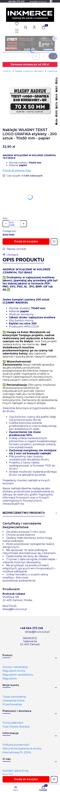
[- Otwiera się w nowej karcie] (51, 1)
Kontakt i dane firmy (16, 770)
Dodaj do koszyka (26, 241)
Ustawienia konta (13, 700)
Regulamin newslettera (18, 674)
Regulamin (10, 678)
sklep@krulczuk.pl (15, 609)
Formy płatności (13, 722)
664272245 (9, 605)
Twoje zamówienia (14, 696)
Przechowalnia (12, 704)
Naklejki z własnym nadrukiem (29, 71)
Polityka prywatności (16, 744)
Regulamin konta (14, 670)
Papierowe (52, 71)
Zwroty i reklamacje (15, 667)
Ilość (5, 218)
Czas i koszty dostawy (16, 726)
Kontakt (8, 774)
